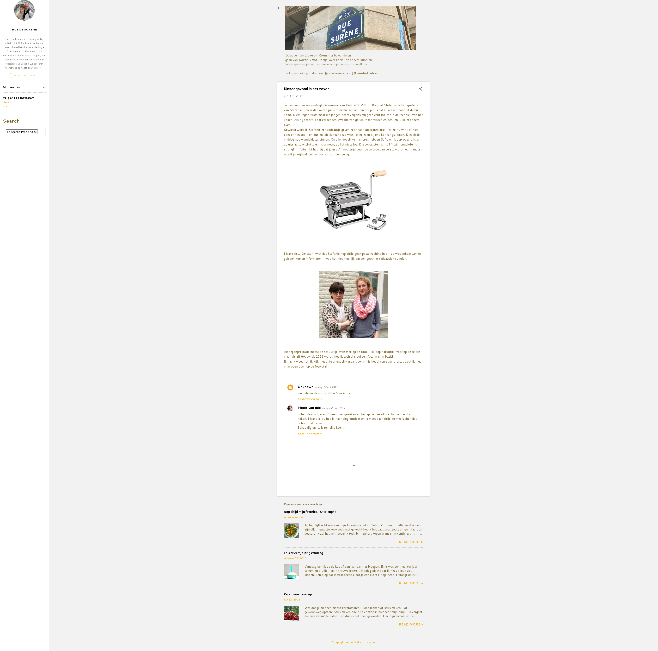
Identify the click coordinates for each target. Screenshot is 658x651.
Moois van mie (309, 407)
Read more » (411, 542)
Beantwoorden (310, 399)
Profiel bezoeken (24, 75)
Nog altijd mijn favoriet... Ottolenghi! (310, 512)
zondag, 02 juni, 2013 (326, 387)
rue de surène (24, 29)
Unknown (305, 386)
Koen (6, 106)
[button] (421, 89)
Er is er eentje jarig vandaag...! (305, 553)
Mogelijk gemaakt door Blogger (353, 642)
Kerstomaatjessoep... (299, 594)
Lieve (6, 102)
